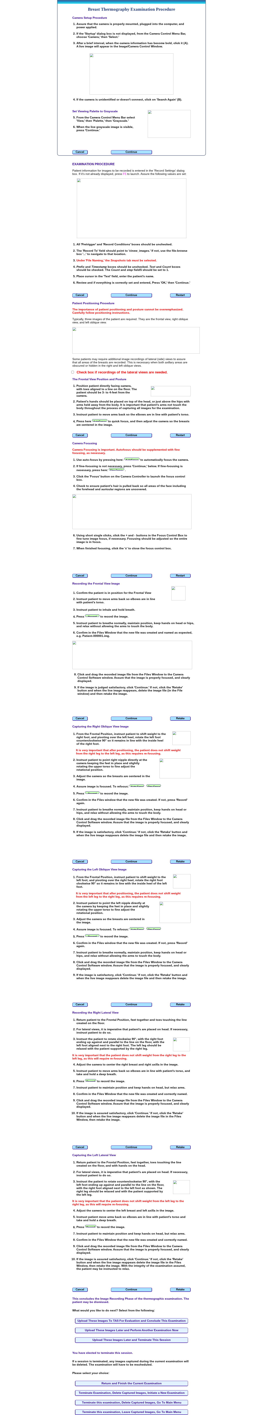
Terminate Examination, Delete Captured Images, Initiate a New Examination (132, 1392)
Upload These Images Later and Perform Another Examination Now (131, 1330)
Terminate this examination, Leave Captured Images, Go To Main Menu (131, 1412)
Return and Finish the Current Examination (132, 1383)
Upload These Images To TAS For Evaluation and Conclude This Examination (131, 1320)
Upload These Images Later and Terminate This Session (131, 1339)
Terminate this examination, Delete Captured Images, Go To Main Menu (131, 1402)
